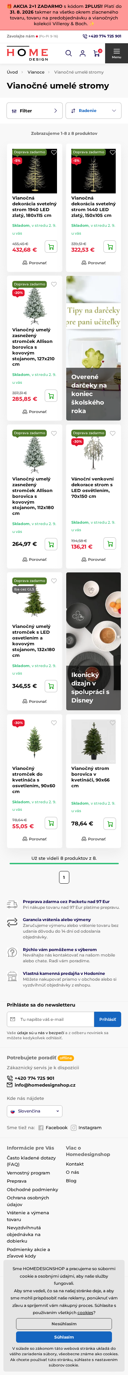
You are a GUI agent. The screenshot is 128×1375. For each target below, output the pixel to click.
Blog (71, 1180)
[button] (69, 53)
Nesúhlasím (64, 1323)
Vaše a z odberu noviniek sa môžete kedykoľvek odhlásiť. (58, 1035)
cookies (85, 1312)
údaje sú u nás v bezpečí (40, 1032)
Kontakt (75, 1164)
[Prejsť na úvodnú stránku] (27, 53)
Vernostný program (28, 1172)
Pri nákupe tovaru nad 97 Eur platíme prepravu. (71, 907)
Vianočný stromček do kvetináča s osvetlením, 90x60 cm (33, 779)
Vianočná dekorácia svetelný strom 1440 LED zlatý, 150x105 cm (93, 206)
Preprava (17, 1181)
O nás (72, 1172)
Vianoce (36, 72)
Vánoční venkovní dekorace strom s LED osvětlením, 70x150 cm (92, 487)
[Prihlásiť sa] (82, 53)
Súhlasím (64, 1337)
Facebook (57, 1127)
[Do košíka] (51, 246)
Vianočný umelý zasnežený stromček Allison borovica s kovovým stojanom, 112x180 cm (33, 496)
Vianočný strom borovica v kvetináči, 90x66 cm (90, 776)
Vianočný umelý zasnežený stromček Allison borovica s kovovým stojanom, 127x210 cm (33, 347)
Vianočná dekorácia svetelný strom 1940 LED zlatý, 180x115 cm (34, 206)
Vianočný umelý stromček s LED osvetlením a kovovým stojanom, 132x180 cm (33, 640)
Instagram (90, 1127)
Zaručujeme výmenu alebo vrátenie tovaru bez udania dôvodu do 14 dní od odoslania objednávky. (70, 931)
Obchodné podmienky (32, 1189)
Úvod (12, 72)
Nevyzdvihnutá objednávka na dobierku (24, 1234)
